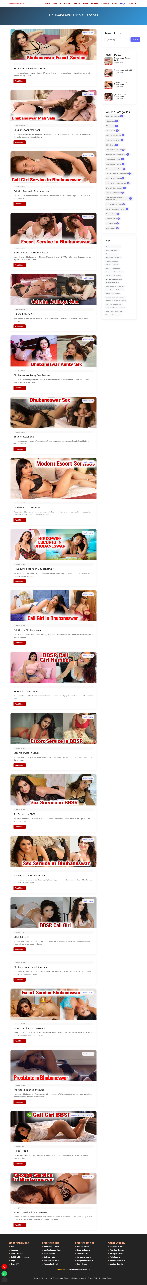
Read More (19, 81)
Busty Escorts (81, 1264)
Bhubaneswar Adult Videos (113, 247)
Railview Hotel (48, 1257)
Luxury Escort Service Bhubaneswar (115, 308)
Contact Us (133, 3)
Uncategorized (112, 223)
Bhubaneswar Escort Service (30, 68)
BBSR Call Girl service (114, 140)
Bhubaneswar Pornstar (114, 164)
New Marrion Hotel (50, 1260)
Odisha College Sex (24, 313)
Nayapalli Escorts (116, 1246)
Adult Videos (111, 126)
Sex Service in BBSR (25, 814)
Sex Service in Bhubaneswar (29, 875)
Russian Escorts (82, 1246)
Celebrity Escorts (82, 1250)
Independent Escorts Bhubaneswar (115, 297)
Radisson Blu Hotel (50, 1246)
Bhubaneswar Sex (24, 436)
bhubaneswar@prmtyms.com (78, 1269)
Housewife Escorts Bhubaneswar (115, 290)
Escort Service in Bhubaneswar (31, 252)
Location (105, 3)
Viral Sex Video (112, 228)
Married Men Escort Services (116, 209)
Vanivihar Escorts (116, 1250)
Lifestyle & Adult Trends (115, 204)
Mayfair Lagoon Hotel (51, 1250)
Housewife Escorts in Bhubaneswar (34, 568)
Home (47, 3)
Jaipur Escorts (107, 1278)
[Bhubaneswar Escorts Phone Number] (4, 1267)
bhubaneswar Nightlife (112, 261)
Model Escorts (81, 1253)
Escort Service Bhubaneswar (30, 1028)
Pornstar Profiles (112, 219)
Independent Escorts (84, 1260)
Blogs (122, 3)
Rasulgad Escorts (115, 1253)
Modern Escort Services (27, 507)
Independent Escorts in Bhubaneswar (118, 198)
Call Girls (76, 3)
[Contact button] (5, 1279)
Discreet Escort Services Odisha (114, 272)
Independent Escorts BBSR (113, 293)
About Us (57, 3)
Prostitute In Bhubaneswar (29, 1089)
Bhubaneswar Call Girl (115, 150)
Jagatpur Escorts (115, 1264)
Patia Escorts (114, 1257)
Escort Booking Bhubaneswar (114, 279)
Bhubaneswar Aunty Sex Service (32, 375)
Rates (85, 3)
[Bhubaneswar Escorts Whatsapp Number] (4, 1274)
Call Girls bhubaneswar (112, 265)
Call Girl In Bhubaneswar (27, 630)
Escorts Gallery (15, 1253)
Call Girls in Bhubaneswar (113, 268)
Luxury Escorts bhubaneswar (114, 304)
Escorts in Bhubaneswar (115, 188)
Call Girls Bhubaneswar (19, 1257)
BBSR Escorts (111, 145)
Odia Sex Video (112, 214)
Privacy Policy (93, 1278)
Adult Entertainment (114, 116)
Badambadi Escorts (116, 1260)
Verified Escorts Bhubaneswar (114, 311)
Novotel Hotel (48, 1253)
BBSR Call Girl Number (26, 691)
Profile (67, 3)
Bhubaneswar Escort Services (30, 967)
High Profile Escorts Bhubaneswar (115, 286)
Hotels (114, 3)
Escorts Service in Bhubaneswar (32, 1212)
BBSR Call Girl (21, 936)
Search (135, 39)
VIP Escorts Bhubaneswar (113, 315)
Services (94, 3)
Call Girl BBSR (21, 1151)
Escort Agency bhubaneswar (113, 275)
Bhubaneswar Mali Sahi (27, 129)
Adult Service (112, 121)
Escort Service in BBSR (26, 752)
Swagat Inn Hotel (50, 1264)
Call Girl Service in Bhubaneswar (32, 191)
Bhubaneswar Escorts (114, 159)
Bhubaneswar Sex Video (115, 169)
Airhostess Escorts (83, 1257)
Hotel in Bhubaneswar (114, 193)
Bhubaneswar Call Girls (112, 250)
